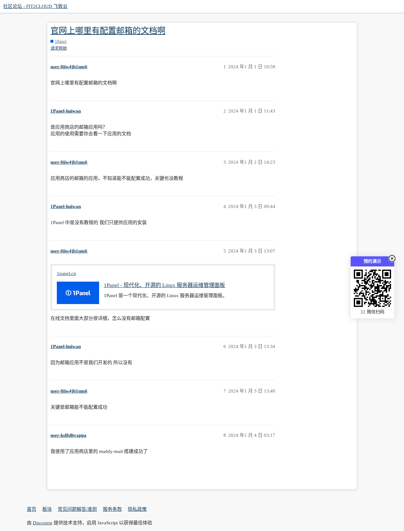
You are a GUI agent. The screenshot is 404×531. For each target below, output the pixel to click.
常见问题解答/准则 (77, 509)
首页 (31, 509)
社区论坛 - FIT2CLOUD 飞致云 (35, 6)
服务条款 (112, 509)
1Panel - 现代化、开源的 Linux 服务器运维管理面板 (164, 285)
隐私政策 (137, 509)
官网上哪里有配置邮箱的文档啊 (107, 30)
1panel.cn (66, 273)
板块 (47, 509)
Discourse (42, 522)
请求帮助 (58, 48)
